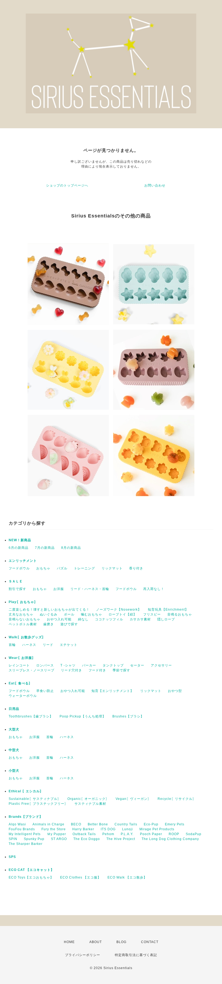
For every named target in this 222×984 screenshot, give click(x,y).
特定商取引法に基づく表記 (136, 955)
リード (48, 645)
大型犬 (14, 729)
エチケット (68, 645)
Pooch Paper (151, 834)
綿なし (83, 619)
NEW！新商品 (20, 540)
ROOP (174, 834)
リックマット (112, 568)
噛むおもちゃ (91, 614)
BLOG (121, 942)
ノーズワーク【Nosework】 (118, 609)
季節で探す (121, 670)
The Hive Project (120, 839)
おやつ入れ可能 (59, 619)
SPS (12, 857)
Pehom (108, 834)
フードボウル (19, 568)
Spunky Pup (34, 839)
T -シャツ (68, 665)
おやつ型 (175, 691)
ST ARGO (59, 839)
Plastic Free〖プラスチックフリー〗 (38, 804)
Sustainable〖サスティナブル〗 (35, 799)
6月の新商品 (18, 548)
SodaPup (193, 834)
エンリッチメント (23, 561)
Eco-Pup (151, 824)
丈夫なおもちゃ (21, 614)
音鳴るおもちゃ (179, 614)
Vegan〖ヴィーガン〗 (133, 799)
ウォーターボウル (23, 696)
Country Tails (126, 824)
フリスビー (152, 614)
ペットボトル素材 (23, 624)
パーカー (89, 665)
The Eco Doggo (86, 839)
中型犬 (14, 750)
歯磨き (48, 624)
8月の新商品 (71, 548)
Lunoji (127, 829)
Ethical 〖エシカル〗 (26, 791)
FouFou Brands (22, 829)
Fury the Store (53, 829)
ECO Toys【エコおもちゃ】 (31, 877)
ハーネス (29, 645)
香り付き (136, 568)
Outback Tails (84, 834)
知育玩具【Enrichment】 (168, 609)
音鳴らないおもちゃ (24, 619)
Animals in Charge (48, 824)
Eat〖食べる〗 (20, 683)
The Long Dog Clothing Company (170, 839)
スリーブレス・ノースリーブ (31, 670)
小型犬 (14, 771)
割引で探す (17, 589)
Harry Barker (83, 829)
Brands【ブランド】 (26, 817)
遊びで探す (69, 624)
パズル (62, 568)
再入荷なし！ (153, 589)
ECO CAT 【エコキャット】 (31, 870)
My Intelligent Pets (25, 834)
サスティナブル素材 (90, 804)
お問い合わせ (154, 185)
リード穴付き (71, 670)
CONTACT (149, 942)
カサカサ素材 (140, 619)
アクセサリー (161, 665)
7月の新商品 (45, 548)
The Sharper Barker (26, 844)
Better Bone (98, 824)
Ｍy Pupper (56, 834)
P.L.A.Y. (127, 834)
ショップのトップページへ (67, 185)
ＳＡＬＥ (16, 581)
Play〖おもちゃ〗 (23, 602)
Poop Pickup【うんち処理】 (83, 716)
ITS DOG (108, 829)
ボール (69, 614)
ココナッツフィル (109, 619)
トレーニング (84, 568)
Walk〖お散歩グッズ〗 (27, 637)
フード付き (97, 670)
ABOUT (95, 942)
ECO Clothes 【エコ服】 (80, 877)
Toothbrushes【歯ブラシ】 (31, 716)
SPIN (13, 839)
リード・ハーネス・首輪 (89, 589)
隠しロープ (166, 619)
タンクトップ (113, 665)
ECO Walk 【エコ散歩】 (127, 877)
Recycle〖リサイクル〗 (177, 799)
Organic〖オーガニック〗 (88, 799)
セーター (137, 665)
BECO (76, 824)
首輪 (12, 645)
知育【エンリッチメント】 (113, 691)
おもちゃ (43, 568)
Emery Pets (174, 824)
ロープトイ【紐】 (123, 614)
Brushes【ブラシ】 (128, 716)
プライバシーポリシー (82, 955)
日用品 (14, 709)
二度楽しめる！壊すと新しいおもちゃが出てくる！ (49, 609)
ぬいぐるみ (48, 614)
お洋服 (58, 589)
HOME (69, 942)
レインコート (19, 665)
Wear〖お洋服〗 (22, 658)
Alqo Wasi (17, 824)
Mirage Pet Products (156, 829)
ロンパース (45, 665)
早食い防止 (45, 691)
